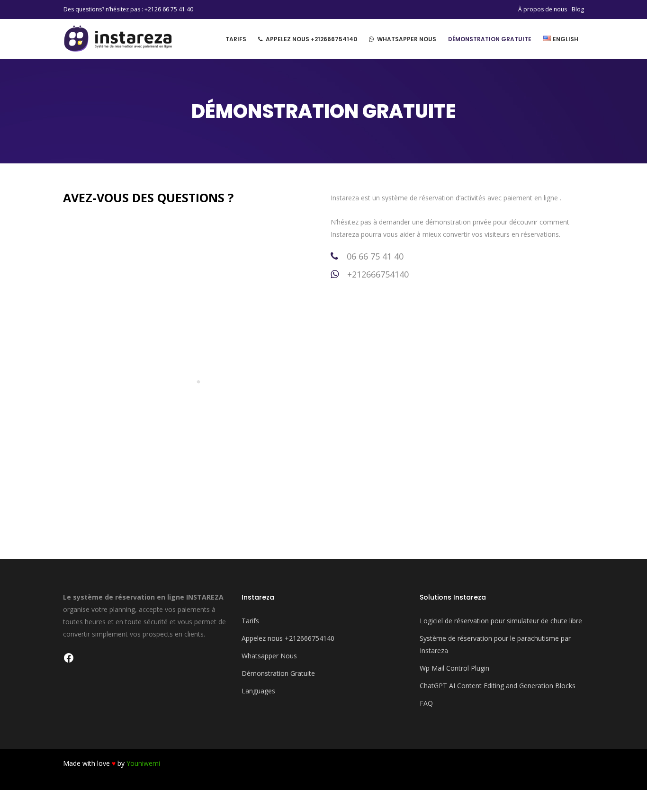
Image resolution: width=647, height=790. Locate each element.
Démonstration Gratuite (278, 673)
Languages (258, 690)
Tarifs (250, 620)
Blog (578, 9)
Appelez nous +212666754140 (288, 638)
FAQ (426, 703)
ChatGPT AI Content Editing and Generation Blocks (497, 685)
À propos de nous (542, 9)
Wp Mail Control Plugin (454, 668)
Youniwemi (143, 763)
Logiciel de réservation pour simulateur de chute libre (501, 620)
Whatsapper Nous (269, 655)
